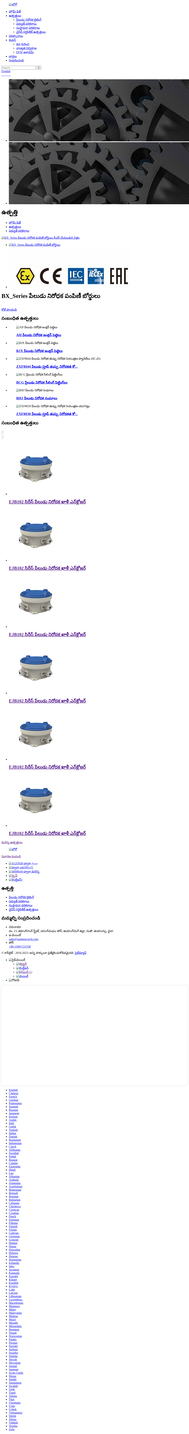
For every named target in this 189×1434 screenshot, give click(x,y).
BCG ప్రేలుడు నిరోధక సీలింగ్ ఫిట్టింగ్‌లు (41, 382)
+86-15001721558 (20, 946)
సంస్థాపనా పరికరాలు (28, 27)
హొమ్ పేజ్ (15, 11)
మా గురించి (22, 44)
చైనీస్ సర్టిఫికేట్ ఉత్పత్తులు (31, 31)
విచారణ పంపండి (11, 856)
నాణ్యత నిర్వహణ (26, 48)
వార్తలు (13, 56)
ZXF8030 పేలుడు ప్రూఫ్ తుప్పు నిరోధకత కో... (47, 414)
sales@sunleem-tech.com (23, 939)
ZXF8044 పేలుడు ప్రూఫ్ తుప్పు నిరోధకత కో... (47, 367)
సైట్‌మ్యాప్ (80, 952)
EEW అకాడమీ (25, 52)
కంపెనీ (12, 40)
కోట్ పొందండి (9, 309)
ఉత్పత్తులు (15, 15)
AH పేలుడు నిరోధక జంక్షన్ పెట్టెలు (38, 335)
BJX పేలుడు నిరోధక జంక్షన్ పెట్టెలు (39, 351)
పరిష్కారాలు (16, 36)
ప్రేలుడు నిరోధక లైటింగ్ (28, 19)
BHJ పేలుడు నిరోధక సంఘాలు (36, 398)
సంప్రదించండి (16, 60)
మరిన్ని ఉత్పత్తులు (12, 842)
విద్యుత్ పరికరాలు (26, 23)
